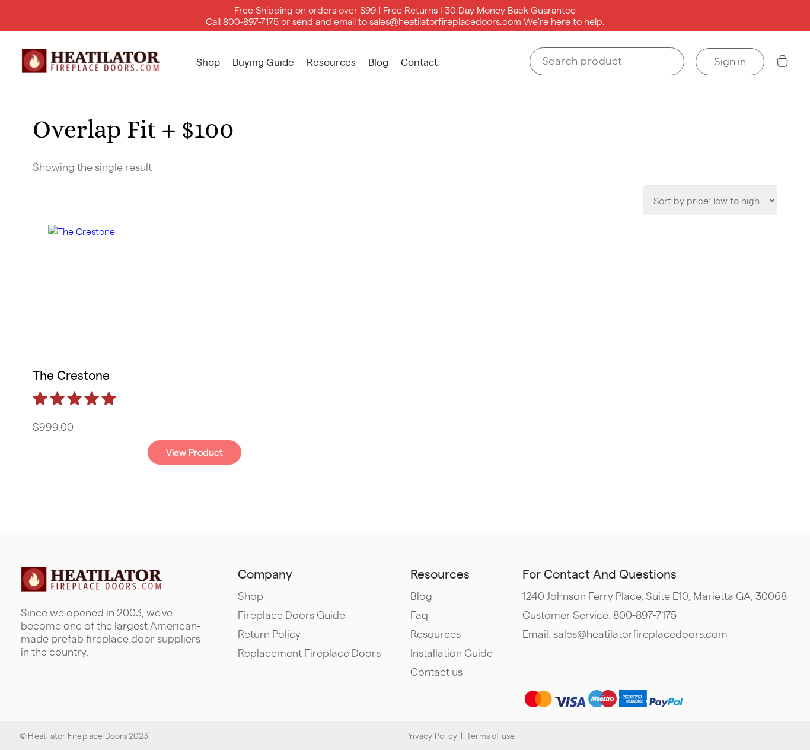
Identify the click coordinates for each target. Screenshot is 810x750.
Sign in (730, 61)
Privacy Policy (431, 735)
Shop (208, 61)
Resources (331, 61)
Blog (378, 61)
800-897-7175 (251, 21)
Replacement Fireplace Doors (309, 652)
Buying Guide (263, 61)
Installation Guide (451, 652)
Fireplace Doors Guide (291, 614)
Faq (419, 614)
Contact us (436, 671)
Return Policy (269, 633)
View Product (194, 452)
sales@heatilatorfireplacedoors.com (445, 21)
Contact (419, 61)
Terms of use (491, 735)
